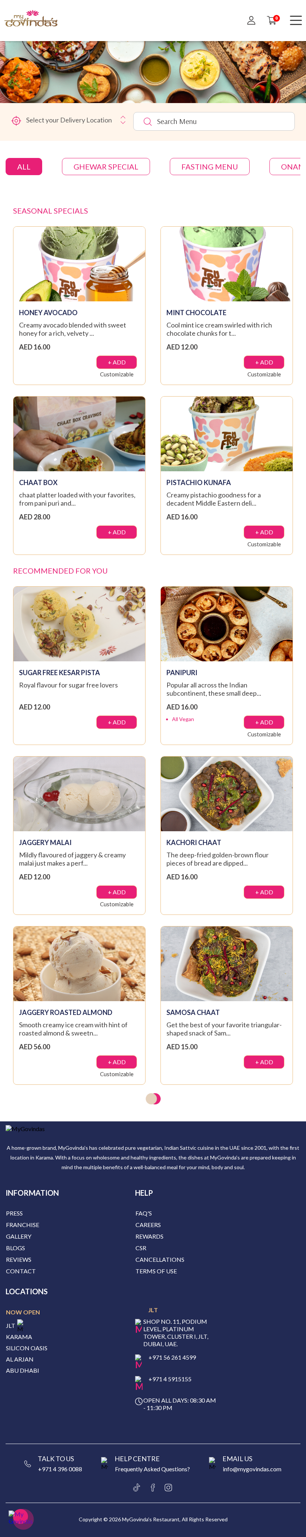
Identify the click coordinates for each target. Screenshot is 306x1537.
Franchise (22, 1224)
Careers (148, 1224)
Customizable (117, 374)
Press (14, 1213)
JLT (10, 1325)
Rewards (149, 1236)
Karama (19, 1336)
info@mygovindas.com (252, 1468)
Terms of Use (156, 1270)
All (24, 166)
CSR (140, 1247)
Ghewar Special (106, 166)
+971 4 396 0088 (60, 1468)
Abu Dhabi (22, 1370)
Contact (21, 1270)
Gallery (18, 1236)
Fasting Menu (209, 166)
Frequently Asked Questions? (152, 1468)
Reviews (18, 1259)
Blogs (15, 1247)
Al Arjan (20, 1359)
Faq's (143, 1213)
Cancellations (159, 1259)
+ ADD (117, 362)
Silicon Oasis (26, 1348)
